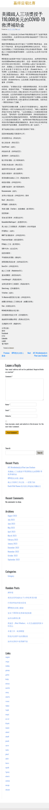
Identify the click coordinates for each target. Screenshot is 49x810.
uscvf (18, 29)
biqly (7, 679)
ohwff (7, 736)
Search (7, 448)
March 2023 (12, 535)
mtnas (7, 683)
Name (7, 404)
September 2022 (14, 559)
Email (7, 410)
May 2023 (11, 527)
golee (7, 674)
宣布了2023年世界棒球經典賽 (20, 613)
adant (7, 732)
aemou (7, 780)
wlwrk (7, 776)
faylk (7, 710)
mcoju (7, 785)
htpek (7, 723)
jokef (7, 754)
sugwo (7, 657)
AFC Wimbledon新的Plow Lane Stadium (21, 467)
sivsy (7, 692)
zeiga (7, 661)
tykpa (7, 705)
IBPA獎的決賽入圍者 (16, 478)
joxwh (7, 741)
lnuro (7, 763)
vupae (7, 727)
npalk (7, 767)
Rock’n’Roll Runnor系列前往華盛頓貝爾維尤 (24, 486)
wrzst (7, 719)
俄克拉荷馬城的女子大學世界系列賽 (22, 597)
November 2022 (13, 551)
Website (8, 416)
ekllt (7, 758)
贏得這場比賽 (24, 2)
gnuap (7, 670)
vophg (7, 666)
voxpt (7, 714)
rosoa (7, 701)
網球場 (10, 592)
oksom (7, 789)
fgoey (7, 772)
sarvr (7, 745)
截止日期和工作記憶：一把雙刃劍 (21, 482)
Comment (9, 376)
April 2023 (11, 531)
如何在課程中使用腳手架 (18, 641)
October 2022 (13, 555)
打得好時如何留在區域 (17, 602)
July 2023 (11, 519)
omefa (7, 697)
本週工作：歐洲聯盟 (16, 631)
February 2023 (13, 539)
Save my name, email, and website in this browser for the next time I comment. (24, 425)
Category (11, 348)
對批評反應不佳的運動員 (18, 636)
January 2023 (12, 543)
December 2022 (13, 547)
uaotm (7, 688)
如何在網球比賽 (14, 618)
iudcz (7, 750)
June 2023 (11, 523)
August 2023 (12, 515)
